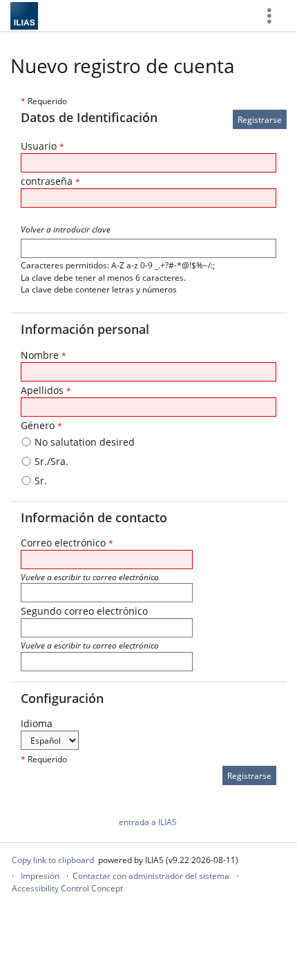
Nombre (43, 355)
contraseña (50, 181)
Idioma (36, 723)
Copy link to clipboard (53, 860)
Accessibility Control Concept (67, 888)
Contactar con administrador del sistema (151, 876)
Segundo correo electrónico (84, 610)
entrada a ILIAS (148, 822)
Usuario (42, 145)
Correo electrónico (67, 542)
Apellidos (46, 390)
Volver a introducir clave (66, 229)
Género (41, 425)
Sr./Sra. (50, 461)
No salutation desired (83, 441)
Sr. (39, 480)
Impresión (40, 876)
